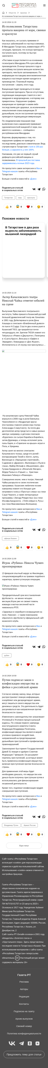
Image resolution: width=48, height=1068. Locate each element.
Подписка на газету (24, 1011)
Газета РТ (24, 975)
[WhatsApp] (44, 189)
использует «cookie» (11, 863)
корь (20, 198)
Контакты (24, 1004)
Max (38, 168)
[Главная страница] (24, 5)
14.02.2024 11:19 (9, 22)
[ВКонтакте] (34, 189)
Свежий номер (24, 1026)
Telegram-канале (10, 171)
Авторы (24, 989)
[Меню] (44, 5)
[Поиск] (3, 5)
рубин (6, 655)
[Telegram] (39, 189)
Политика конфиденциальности (24, 1033)
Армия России (30, 825)
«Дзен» (33, 179)
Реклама (24, 982)
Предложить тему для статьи (24, 1054)
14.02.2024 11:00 (9, 559)
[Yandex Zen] (37, 1043)
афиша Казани (10, 538)
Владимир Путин (11, 825)
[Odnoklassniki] (30, 1043)
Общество (12, 13)
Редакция (24, 996)
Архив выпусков (24, 1019)
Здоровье (23, 13)
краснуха (31, 198)
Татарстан (8, 198)
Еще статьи (24, 846)
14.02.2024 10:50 (9, 676)
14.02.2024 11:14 (9, 293)
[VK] (12, 1043)
